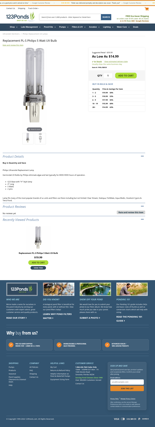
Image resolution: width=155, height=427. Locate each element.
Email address (115, 378)
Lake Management (29, 27)
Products (12, 370)
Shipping (21, 8)
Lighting (107, 27)
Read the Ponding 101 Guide (129, 318)
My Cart (53, 367)
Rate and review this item (13, 45)
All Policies (34, 367)
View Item (38, 268)
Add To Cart (38, 262)
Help (10, 385)
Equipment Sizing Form (59, 379)
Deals (135, 27)
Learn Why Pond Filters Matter (57, 316)
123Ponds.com (20, 16)
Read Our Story (15, 317)
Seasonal (12, 374)
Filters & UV (77, 27)
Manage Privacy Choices (128, 398)
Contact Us (10, 8)
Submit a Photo (89, 317)
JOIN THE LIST (127, 388)
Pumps (62, 27)
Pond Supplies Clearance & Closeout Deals (17, 379)
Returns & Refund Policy (60, 370)
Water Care (122, 27)
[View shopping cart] (147, 8)
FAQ (31, 370)
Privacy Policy (114, 398)
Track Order (33, 8)
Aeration (93, 27)
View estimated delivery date (116, 61)
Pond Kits (48, 27)
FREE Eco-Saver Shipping (133, 17)
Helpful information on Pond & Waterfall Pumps (60, 375)
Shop (12, 27)
